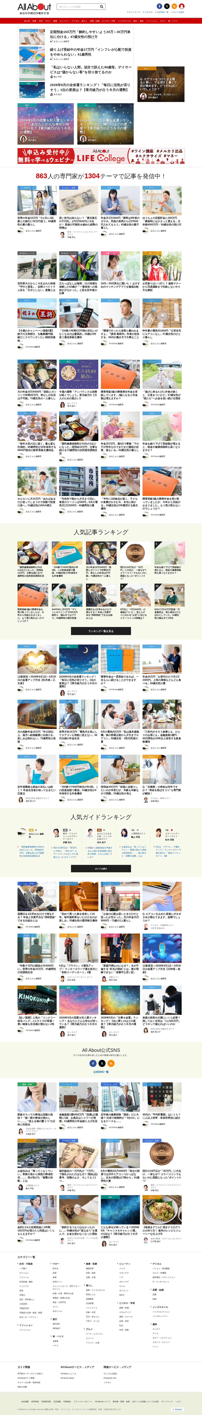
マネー (48, 21)
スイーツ (90, 1338)
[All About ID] (181, 6)
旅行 (135, 21)
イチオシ (107, 1382)
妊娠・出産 (90, 1312)
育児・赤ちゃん (92, 1317)
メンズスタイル (124, 21)
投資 (54, 1273)
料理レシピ (90, 1294)
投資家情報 (46, 1401)
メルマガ (148, 12)
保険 (54, 1277)
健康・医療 (91, 1264)
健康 (55, 21)
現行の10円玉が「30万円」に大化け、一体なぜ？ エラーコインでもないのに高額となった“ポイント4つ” (65, 852)
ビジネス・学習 (108, 21)
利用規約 (67, 1401)
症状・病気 (90, 1273)
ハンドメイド (91, 1308)
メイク (122, 1268)
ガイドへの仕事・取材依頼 (29, 1382)
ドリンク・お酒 (92, 1343)
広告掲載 (57, 1401)
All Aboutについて (102, 1401)
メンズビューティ (160, 1316)
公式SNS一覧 (163, 12)
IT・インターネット (161, 1282)
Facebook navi (110, 1378)
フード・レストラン (94, 1334)
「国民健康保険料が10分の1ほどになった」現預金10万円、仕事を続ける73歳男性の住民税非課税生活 (31, 851)
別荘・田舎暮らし (27, 1299)
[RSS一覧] (174, 6)
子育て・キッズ (92, 1321)
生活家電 (90, 1303)
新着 (34, 21)
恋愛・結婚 (94, 21)
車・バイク (173, 21)
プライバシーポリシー (83, 1401)
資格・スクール (126, 1317)
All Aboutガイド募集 (26, 1378)
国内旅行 (56, 1328)
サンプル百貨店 (110, 1374)
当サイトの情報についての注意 (145, 1401)
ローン (55, 1307)
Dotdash (178, 1409)
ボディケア (124, 1282)
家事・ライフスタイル (95, 1290)
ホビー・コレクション (162, 1338)
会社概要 (25, 1401)
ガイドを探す (178, 12)
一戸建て (23, 1268)
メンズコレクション (161, 1312)
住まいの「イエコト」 (28, 1317)
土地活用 (23, 1304)
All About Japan (67, 1378)
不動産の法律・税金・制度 (30, 1313)
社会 (121, 1325)
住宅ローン (57, 1282)
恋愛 (154, 1294)
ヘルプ (178, 1401)
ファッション (151, 21)
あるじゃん (57, 1311)
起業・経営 (124, 1321)
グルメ (163, 21)
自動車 (55, 1341)
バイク (55, 1345)
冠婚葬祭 (90, 1299)
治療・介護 (90, 1277)
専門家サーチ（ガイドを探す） (31, 1374)
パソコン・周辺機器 (161, 1268)
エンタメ (156, 1329)
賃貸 (21, 1291)
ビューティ (64, 21)
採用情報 (35, 1401)
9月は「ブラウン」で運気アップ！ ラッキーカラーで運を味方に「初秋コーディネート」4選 (168, 851)
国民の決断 (22, 1387)
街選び (22, 1295)
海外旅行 (56, 1324)
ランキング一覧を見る (101, 631)
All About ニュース (68, 1374)
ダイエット (124, 1291)
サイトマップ (134, 12)
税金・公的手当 (59, 1302)
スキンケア (124, 1273)
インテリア (24, 1286)
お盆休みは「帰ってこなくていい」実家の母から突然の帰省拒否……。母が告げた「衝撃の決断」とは (134, 851)
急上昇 (27, 21)
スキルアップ (125, 1312)
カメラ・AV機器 (159, 1273)
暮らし (84, 21)
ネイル (122, 1286)
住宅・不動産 (26, 1264)
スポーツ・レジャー (161, 1342)
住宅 (41, 21)
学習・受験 (124, 1330)
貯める (55, 1268)
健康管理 (90, 1268)
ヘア (121, 1277)
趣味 (142, 21)
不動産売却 (24, 1308)
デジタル (75, 21)
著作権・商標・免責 (121, 1401)
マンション (24, 1273)
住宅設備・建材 (26, 1282)
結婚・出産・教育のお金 (63, 1293)
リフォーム (24, 1277)
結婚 (154, 1299)
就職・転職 (124, 1308)
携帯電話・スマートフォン (164, 1277)
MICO (121, 1295)
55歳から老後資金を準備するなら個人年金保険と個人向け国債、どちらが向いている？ (100, 852)
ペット (155, 1347)
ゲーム (155, 1333)
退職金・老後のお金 (61, 1298)
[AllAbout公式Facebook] (159, 6)
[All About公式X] (167, 6)
